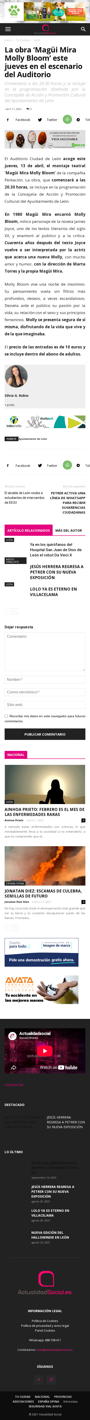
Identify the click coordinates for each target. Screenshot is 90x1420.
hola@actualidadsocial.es (55, 1350)
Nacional (42, 1397)
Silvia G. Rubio (17, 395)
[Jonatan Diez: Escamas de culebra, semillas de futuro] (45, 865)
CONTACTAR (14, 1085)
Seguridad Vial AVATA (45, 1406)
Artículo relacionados (28, 530)
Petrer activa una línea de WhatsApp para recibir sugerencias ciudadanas (67, 502)
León (37, 40)
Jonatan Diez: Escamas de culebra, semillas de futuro (43, 893)
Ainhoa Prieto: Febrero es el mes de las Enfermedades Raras (44, 812)
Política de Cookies (45, 1321)
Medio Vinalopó (12, 561)
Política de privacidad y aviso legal (45, 1326)
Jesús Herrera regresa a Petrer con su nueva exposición (57, 572)
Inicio (8, 40)
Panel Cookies (45, 1330)
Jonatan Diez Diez (17, 901)
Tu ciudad (22, 1397)
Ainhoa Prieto (14, 820)
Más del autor (68, 530)
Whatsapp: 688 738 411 (45, 1340)
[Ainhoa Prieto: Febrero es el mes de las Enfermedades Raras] (45, 784)
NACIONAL (15, 754)
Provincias (63, 1397)
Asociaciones (23, 1402)
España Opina (15, 883)
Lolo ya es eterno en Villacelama (53, 591)
